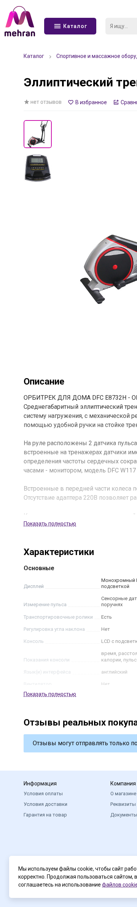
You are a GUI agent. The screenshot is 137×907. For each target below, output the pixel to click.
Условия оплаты (43, 793)
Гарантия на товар (45, 815)
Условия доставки (45, 804)
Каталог (34, 56)
